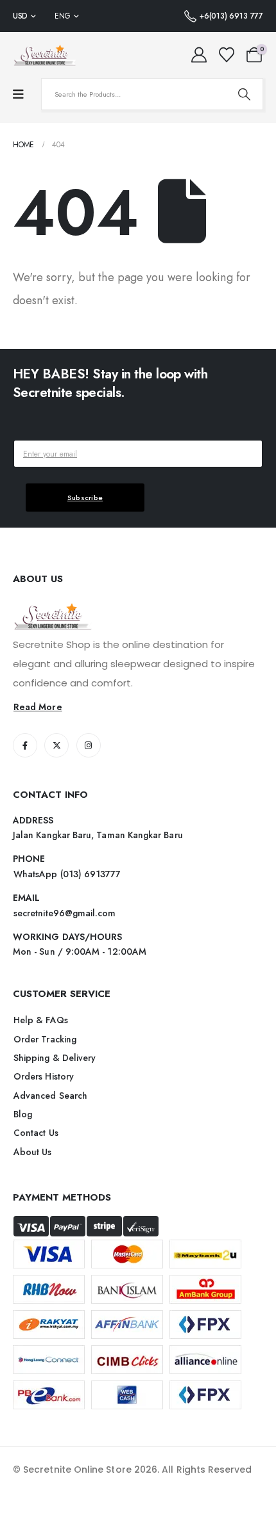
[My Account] (199, 55)
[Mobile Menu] (18, 94)
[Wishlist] (226, 55)
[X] (56, 745)
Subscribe (85, 497)
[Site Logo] (45, 55)
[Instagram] (88, 745)
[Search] (244, 94)
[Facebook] (25, 745)
